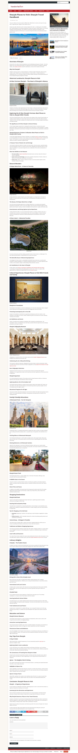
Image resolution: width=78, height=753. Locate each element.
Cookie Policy (59, 748)
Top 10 (47, 10)
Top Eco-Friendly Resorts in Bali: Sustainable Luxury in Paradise (61, 47)
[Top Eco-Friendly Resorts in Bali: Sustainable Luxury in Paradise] (52, 47)
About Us (46, 748)
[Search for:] (63, 2)
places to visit (39, 137)
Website (11, 737)
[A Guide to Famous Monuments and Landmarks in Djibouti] (59, 20)
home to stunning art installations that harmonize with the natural (31, 267)
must (36, 136)
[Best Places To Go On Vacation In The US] (52, 41)
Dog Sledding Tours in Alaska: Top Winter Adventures (61, 52)
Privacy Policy (66, 748)
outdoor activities (18, 66)
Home (10, 10)
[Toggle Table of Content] (20, 58)
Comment (11, 721)
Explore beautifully (23, 154)
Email (11, 733)
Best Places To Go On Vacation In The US (61, 41)
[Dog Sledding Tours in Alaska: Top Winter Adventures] (52, 52)
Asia (15, 10)
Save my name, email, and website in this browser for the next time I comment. (26, 740)
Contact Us (53, 748)
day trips (41, 641)
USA (36, 10)
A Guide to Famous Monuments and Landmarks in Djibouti (59, 29)
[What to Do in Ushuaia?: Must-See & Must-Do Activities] (52, 57)
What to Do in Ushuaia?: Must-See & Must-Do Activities (61, 57)
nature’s (32, 270)
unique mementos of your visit (37, 537)
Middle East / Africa (28, 10)
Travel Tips (41, 10)
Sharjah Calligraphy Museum (39, 357)
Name (11, 730)
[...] (64, 37)
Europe (20, 10)
